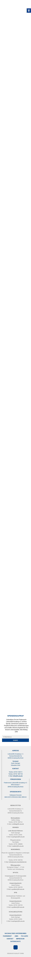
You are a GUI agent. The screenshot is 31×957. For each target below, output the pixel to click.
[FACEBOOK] (15, 947)
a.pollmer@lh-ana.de (17, 889)
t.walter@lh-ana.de (18, 846)
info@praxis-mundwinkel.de (18, 862)
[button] (29, 10)
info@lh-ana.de (18, 776)
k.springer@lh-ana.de (18, 837)
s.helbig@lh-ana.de (18, 824)
